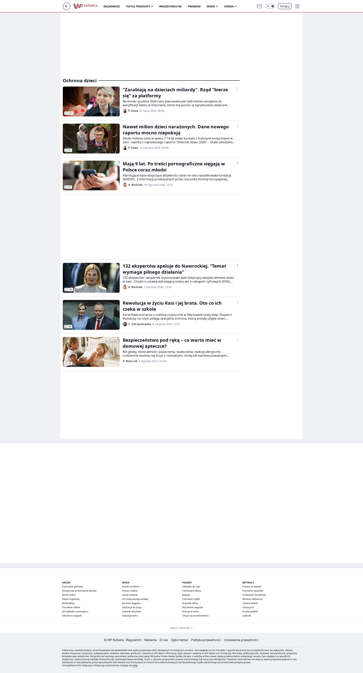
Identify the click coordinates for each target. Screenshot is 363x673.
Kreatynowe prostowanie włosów (79, 590)
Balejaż (186, 594)
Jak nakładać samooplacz (75, 611)
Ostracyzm (248, 607)
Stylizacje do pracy (132, 607)
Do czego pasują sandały (135, 599)
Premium (194, 6)
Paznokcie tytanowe (252, 590)
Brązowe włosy (190, 603)
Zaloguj (284, 6)
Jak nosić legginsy (131, 603)
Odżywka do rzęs (191, 586)
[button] (270, 6)
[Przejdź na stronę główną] (67, 9)
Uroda (229, 6)
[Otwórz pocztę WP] (259, 6)
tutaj (135, 665)
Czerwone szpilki (191, 599)
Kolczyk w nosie (190, 611)
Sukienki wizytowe (131, 611)
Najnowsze (111, 6)
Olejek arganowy (71, 599)
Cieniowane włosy (191, 590)
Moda (211, 6)
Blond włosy (68, 603)
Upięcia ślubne (250, 603)
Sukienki (246, 615)
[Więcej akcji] (237, 89)
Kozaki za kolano (131, 586)
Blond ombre (69, 594)
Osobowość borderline (254, 594)
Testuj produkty (138, 6)
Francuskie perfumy (72, 586)
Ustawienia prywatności (240, 640)
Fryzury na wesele (251, 586)
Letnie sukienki (130, 594)
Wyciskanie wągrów (192, 607)
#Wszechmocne (170, 6)
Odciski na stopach (72, 615)
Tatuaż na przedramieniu (195, 615)
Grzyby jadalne (250, 611)
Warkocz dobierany (252, 599)
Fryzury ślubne (129, 590)
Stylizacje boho (130, 615)
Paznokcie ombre (71, 607)
